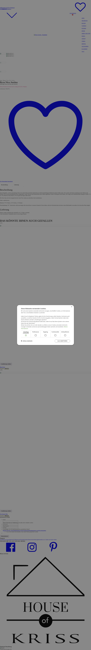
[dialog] (45, 325)
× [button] (71, 306)
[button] (26, 341)
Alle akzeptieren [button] (62, 341)
